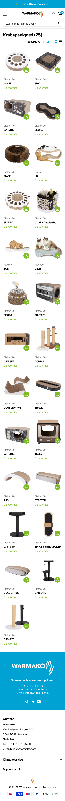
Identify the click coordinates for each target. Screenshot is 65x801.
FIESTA (8, 315)
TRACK (39, 407)
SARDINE (9, 129)
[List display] (60, 41)
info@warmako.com (24, 748)
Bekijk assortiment (5, 14)
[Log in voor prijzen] (26, 70)
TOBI (6, 268)
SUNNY (8, 222)
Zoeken (58, 23)
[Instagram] (26, 701)
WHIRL (8, 83)
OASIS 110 (40, 592)
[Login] (53, 14)
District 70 (9, 79)
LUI (36, 176)
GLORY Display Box (46, 222)
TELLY (38, 453)
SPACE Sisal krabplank (48, 546)
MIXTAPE (40, 315)
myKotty (39, 172)
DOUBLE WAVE (12, 407)
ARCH (7, 500)
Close (32, 759)
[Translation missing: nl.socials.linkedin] (32, 701)
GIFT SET (9, 361)
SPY (37, 83)
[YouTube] (39, 701)
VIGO (38, 268)
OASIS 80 (9, 546)
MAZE (7, 176)
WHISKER (9, 453)
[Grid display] (56, 41)
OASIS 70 (9, 639)
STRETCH (40, 500)
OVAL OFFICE (11, 592)
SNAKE (39, 129)
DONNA (39, 361)
